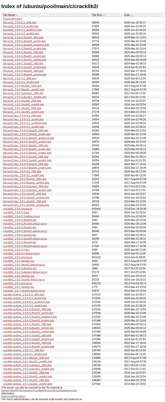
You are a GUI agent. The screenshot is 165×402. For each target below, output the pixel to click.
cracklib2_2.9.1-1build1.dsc (18, 287)
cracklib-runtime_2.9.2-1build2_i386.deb (26, 372)
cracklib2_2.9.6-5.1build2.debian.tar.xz (25, 238)
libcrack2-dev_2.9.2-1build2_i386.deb (24, 193)
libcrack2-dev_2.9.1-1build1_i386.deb (24, 201)
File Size (97, 14)
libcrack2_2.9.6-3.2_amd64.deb (21, 82)
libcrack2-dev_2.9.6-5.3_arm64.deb (23, 119)
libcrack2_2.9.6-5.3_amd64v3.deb (22, 30)
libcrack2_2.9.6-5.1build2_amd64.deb (24, 67)
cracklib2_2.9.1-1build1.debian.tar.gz (24, 290)
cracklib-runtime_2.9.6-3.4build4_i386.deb (27, 343)
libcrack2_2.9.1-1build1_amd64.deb (23, 112)
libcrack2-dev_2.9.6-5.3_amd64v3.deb (25, 123)
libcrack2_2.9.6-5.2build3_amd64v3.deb (26, 45)
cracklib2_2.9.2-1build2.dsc (18, 276)
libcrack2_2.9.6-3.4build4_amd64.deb (24, 74)
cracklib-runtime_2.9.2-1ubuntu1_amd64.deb (28, 369)
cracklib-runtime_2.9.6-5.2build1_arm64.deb (28, 328)
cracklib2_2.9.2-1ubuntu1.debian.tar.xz (25, 272)
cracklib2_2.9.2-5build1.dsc (18, 261)
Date (127, 14)
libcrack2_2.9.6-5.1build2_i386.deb (23, 63)
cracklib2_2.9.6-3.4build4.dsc (20, 242)
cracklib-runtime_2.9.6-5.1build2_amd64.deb (28, 339)
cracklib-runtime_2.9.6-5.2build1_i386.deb (27, 324)
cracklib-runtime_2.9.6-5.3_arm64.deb (24, 298)
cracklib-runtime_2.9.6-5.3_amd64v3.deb (26, 302)
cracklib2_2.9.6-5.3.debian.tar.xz (21, 216)
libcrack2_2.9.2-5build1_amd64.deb (23, 89)
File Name (9, 14)
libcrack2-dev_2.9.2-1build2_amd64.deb (26, 197)
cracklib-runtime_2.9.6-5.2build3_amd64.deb (28, 320)
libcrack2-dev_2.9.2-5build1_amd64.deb (26, 182)
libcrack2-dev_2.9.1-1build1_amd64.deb (26, 205)
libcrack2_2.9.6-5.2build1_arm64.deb (24, 56)
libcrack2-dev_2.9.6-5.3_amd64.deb (23, 126)
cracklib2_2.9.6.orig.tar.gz (17, 208)
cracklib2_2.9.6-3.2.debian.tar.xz (21, 253)
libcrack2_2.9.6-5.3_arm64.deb (21, 26)
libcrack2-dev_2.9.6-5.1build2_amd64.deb (27, 160)
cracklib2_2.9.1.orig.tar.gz (17, 283)
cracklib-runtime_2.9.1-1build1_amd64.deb (27, 384)
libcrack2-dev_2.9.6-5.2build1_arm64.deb (27, 149)
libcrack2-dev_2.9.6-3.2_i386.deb (22, 171)
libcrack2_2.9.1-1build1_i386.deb (22, 108)
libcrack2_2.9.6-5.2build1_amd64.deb (24, 59)
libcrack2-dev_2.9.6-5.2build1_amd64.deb (27, 153)
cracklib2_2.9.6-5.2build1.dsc (20, 227)
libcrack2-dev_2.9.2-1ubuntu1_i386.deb (26, 186)
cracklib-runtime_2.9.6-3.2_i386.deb (23, 350)
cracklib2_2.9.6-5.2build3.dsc (20, 220)
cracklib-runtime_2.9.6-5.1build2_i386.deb (27, 335)
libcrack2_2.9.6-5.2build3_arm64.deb (24, 41)
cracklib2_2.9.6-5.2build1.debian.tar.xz (25, 231)
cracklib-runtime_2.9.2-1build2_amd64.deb (27, 376)
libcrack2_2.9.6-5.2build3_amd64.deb (24, 48)
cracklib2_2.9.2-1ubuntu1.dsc (20, 268)
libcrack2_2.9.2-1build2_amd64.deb (23, 104)
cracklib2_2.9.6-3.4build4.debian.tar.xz (25, 246)
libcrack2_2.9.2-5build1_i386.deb (22, 86)
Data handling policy (13, 396)
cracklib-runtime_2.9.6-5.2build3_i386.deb (27, 309)
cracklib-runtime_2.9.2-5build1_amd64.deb (27, 361)
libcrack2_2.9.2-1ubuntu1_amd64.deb (24, 97)
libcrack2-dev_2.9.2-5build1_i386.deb (24, 179)
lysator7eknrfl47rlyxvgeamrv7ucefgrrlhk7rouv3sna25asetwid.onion (39, 390)
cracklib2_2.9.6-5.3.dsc (16, 212)
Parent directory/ (12, 19)
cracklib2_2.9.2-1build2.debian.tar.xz (24, 279)
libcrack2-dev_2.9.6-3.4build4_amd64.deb (27, 167)
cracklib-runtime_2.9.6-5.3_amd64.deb (25, 305)
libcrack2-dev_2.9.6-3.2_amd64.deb (23, 175)
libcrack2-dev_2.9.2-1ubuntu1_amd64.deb (27, 190)
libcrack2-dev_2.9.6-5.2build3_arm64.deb (27, 134)
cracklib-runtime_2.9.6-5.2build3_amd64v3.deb (30, 317)
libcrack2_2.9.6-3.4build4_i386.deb (23, 71)
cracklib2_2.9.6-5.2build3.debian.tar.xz (25, 223)
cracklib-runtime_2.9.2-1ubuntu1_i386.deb (27, 365)
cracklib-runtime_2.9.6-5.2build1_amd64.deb (28, 331)
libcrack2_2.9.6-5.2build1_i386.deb (23, 52)
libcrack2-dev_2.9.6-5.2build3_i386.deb (25, 130)
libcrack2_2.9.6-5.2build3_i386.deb (23, 37)
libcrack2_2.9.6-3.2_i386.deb (19, 78)
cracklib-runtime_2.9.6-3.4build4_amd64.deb (28, 346)
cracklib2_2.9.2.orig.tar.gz (17, 257)
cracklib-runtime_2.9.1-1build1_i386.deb (26, 380)
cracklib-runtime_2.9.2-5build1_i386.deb (26, 358)
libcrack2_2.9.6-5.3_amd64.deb (21, 33)
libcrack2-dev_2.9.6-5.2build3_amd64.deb (27, 141)
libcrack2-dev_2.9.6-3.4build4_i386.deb (25, 164)
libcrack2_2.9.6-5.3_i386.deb (19, 22)
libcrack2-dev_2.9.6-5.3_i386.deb (22, 115)
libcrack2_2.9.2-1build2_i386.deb (22, 100)
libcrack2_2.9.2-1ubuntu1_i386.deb (23, 93)
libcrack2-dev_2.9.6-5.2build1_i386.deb (25, 145)
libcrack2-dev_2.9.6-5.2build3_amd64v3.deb (28, 138)
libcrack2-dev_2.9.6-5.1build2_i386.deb (25, 156)
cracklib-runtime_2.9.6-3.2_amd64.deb (25, 354)
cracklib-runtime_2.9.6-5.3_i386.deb (23, 294)
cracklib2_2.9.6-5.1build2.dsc (20, 235)
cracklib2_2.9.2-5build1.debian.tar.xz (24, 264)
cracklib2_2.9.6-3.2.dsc (16, 249)
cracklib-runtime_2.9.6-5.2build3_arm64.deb (28, 313)
